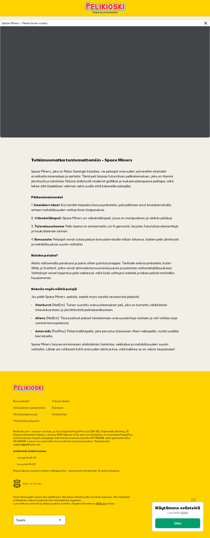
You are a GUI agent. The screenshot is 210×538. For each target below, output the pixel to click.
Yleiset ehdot (61, 401)
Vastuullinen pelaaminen (29, 407)
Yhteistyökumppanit (26, 420)
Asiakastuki (59, 414)
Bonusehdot (21, 401)
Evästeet (57, 407)
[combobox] (39, 520)
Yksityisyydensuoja (25, 414)
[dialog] (177, 516)
